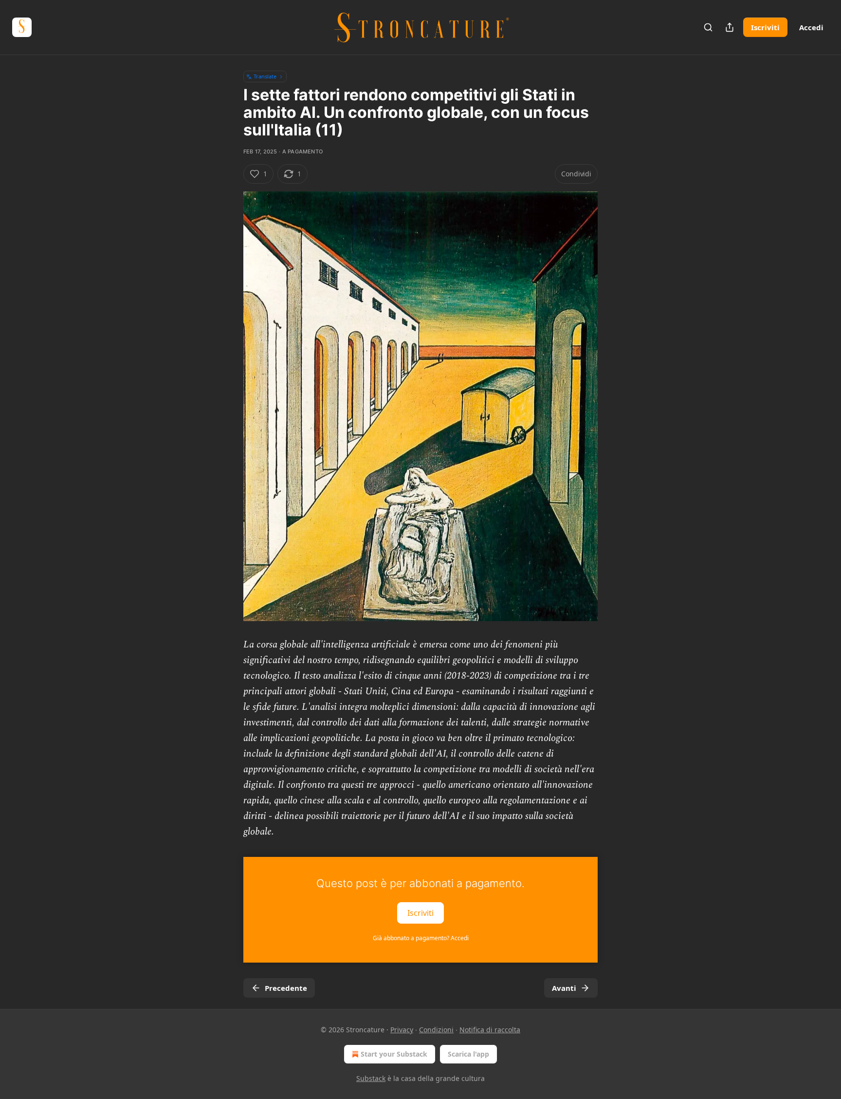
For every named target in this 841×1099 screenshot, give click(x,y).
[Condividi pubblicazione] (729, 27)
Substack (370, 1078)
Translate (265, 76)
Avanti (564, 988)
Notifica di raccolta (489, 1029)
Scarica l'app (468, 1054)
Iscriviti (765, 27)
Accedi (811, 27)
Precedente (286, 988)
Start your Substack (394, 1054)
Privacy (401, 1029)
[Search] (708, 27)
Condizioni (436, 1029)
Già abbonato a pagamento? (421, 938)
